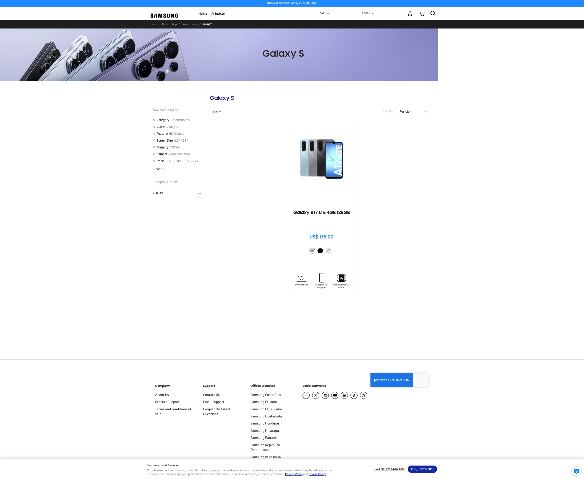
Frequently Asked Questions (216, 412)
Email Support (213, 402)
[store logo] (164, 11)
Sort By (388, 111)
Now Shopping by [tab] (165, 110)
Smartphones (190, 24)
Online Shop (169, 24)
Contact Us (211, 395)
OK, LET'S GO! (422, 469)
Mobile (202, 14)
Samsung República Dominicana (265, 448)
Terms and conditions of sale (173, 412)
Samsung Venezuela (265, 457)
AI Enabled (218, 14)
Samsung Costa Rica (265, 395)
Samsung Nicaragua (265, 431)
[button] (328, 13)
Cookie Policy (317, 474)
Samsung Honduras (265, 424)
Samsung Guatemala (266, 416)
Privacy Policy (293, 474)
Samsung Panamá (264, 438)
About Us (162, 395)
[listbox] (321, 251)
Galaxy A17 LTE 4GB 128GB (321, 212)
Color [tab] (158, 193)
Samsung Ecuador (263, 402)
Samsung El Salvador (266, 409)
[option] (312, 251)
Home (154, 24)
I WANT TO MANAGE (389, 469)
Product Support (167, 402)
